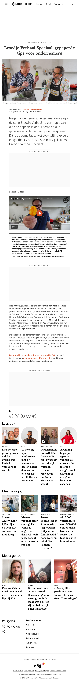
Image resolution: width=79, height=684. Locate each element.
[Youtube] (3, 631)
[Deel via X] (28, 416)
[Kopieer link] (11, 416)
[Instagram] (18, 626)
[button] (42, 671)
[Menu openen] (6, 4)
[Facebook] (13, 626)
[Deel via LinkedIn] (34, 416)
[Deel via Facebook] (23, 416)
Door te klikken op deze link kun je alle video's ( (32, 355)
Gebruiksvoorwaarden (58, 671)
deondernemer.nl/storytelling (37, 358)
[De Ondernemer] (22, 4)
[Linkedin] (8, 626)
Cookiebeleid (18, 671)
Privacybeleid (29, 671)
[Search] (72, 4)
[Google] (3, 626)
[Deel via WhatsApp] (17, 416)
